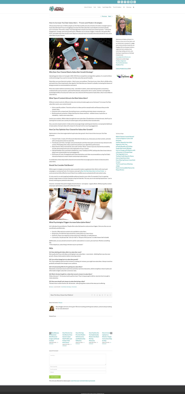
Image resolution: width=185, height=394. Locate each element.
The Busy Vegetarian (121, 61)
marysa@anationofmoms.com (123, 57)
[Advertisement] (126, 108)
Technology (68, 286)
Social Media (63, 286)
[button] (133, 7)
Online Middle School (122, 68)
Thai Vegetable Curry (122, 154)
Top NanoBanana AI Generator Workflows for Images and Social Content (54, 336)
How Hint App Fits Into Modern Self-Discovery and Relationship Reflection (80, 336)
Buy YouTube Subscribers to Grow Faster (92, 171)
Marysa (51, 286)
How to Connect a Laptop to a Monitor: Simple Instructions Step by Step (107, 336)
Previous (104, 16)
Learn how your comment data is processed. (83, 381)
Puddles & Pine (119, 64)
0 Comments (74, 286)
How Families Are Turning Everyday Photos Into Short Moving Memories (94, 336)
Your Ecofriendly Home (121, 62)
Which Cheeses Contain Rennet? (125, 136)
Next (109, 16)
